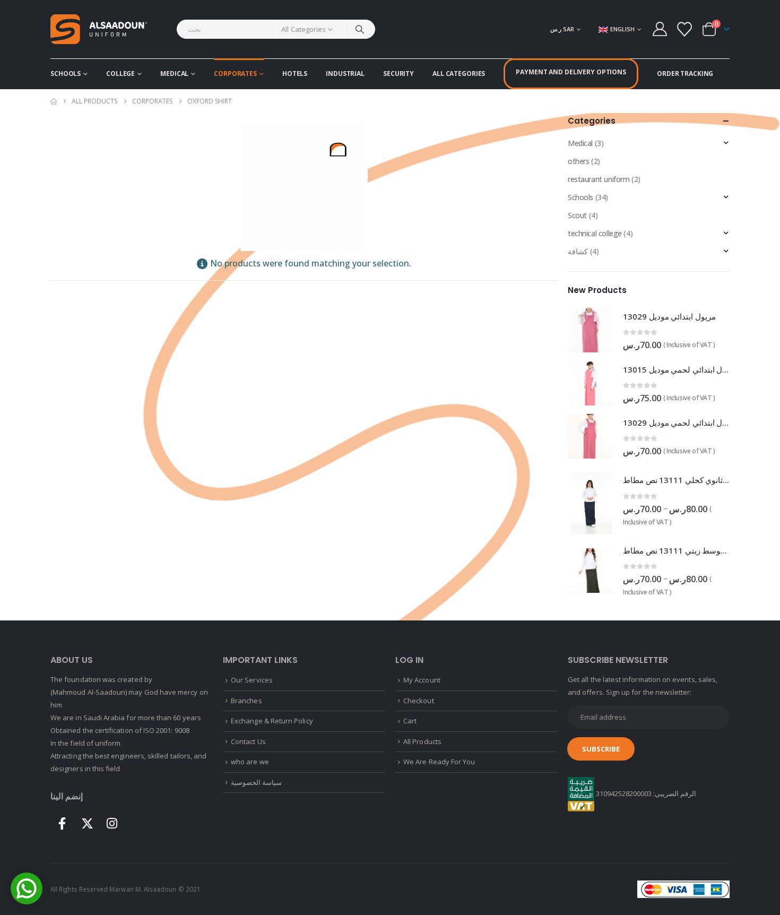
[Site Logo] (98, 29)
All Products (422, 741)
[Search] (360, 29)
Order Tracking (685, 73)
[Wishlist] (684, 29)
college (120, 73)
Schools (65, 73)
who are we (250, 761)
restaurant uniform (598, 179)
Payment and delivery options (571, 71)
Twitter (87, 823)
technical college (595, 233)
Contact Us (248, 741)
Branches (246, 700)
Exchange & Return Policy (272, 721)
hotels (294, 73)
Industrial (345, 73)
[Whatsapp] (26, 888)
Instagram (112, 823)
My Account (421, 680)
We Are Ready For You (439, 761)
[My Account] (659, 29)
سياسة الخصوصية (256, 782)
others (578, 161)
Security (398, 73)
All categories (458, 73)
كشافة (578, 251)
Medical (174, 73)
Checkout (418, 700)
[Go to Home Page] (53, 101)
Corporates (235, 73)
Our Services (252, 680)
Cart (410, 721)
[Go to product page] (590, 330)
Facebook (62, 823)
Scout (577, 215)
